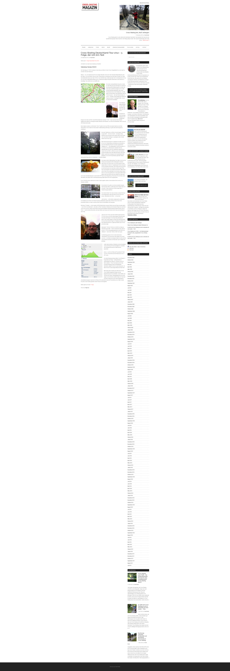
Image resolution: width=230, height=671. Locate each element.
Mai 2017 (130, 402)
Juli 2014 (129, 481)
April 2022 (130, 267)
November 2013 (131, 500)
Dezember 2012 (131, 525)
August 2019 (130, 341)
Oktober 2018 (130, 364)
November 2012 (131, 528)
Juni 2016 (130, 427)
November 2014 (131, 472)
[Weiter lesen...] (146, 40)
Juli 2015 (129, 453)
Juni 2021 (130, 290)
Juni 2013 (130, 511)
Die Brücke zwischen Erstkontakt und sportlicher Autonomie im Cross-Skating (142, 636)
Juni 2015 (130, 455)
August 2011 (130, 563)
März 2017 (130, 406)
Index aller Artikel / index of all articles (137, 246)
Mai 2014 (130, 486)
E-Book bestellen (142, 185)
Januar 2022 (130, 273)
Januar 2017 (130, 411)
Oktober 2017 (130, 390)
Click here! (131, 248)
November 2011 (131, 556)
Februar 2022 (130, 271)
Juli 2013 (129, 509)
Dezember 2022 (131, 257)
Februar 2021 (130, 299)
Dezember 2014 (131, 469)
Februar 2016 (130, 437)
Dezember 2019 (131, 332)
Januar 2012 (130, 551)
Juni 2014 (130, 483)
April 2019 (130, 350)
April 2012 (130, 544)
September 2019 (131, 339)
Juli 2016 (129, 425)
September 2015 (131, 448)
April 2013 (130, 516)
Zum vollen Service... (138, 171)
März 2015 (130, 462)
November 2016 (131, 416)
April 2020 (130, 322)
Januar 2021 (130, 301)
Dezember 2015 (131, 441)
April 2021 (130, 294)
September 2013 (131, 504)
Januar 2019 (130, 357)
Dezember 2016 (131, 413)
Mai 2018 (130, 376)
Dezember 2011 (131, 553)
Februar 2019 (130, 355)
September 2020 (131, 311)
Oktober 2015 (130, 446)
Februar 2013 (130, 521)
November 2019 (131, 334)
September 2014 (131, 476)
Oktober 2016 (130, 418)
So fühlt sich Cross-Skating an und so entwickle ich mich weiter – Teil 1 (143, 607)
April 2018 (130, 378)
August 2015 (130, 451)
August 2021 (130, 285)
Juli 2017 (129, 397)
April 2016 (130, 432)
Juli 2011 (129, 565)
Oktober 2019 (130, 336)
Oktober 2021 (130, 280)
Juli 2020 (129, 315)
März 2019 (130, 353)
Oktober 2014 (130, 474)
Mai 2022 (130, 264)
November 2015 (131, 444)
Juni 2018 (130, 374)
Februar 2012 (130, 549)
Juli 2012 (129, 537)
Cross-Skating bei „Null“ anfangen (137, 32)
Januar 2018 (130, 385)
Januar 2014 (130, 495)
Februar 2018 (130, 383)
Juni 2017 (130, 399)
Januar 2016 (130, 439)
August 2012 (130, 535)
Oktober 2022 (130, 260)
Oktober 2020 (130, 308)
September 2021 (131, 283)
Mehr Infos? (140, 118)
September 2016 (131, 420)
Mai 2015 (130, 458)
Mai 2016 (130, 430)
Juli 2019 (129, 343)
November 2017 (131, 388)
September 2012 (131, 532)
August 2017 (130, 395)
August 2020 (130, 313)
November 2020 (131, 306)
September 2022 (131, 262)
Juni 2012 (130, 539)
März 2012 (130, 546)
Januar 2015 (130, 467)
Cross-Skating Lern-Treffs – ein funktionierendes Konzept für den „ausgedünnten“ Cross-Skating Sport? (138, 233)
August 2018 (130, 369)
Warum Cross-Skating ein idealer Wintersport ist (138, 225)
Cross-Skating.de (92, 6)
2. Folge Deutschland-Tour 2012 (92, 60)
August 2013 (130, 507)
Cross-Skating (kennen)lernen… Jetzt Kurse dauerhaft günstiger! (138, 90)
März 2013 (130, 518)
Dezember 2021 (131, 276)
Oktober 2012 (130, 530)
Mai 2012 (130, 542)
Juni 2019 (130, 346)
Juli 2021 (129, 287)
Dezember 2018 (131, 360)
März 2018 (130, 381)
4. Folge (92, 284)
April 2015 (130, 460)
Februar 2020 (130, 327)
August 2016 (130, 423)
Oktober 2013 (130, 502)
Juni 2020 (130, 318)
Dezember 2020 (131, 304)
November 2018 (131, 362)
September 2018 (131, 367)
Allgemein (87, 287)
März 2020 (130, 325)
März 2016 (130, 434)
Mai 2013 (130, 514)
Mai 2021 (130, 292)
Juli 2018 (129, 371)
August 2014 (130, 479)
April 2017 (130, 404)
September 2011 (131, 560)
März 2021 (130, 297)
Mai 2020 (130, 320)
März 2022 (130, 269)
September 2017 (131, 392)
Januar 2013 (130, 523)
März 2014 (130, 490)
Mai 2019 (130, 348)
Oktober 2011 (130, 558)
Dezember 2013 (131, 497)
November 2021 (131, 278)
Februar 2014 (130, 493)
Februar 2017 (130, 409)
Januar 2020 (130, 329)
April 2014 (130, 488)
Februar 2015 (130, 465)
